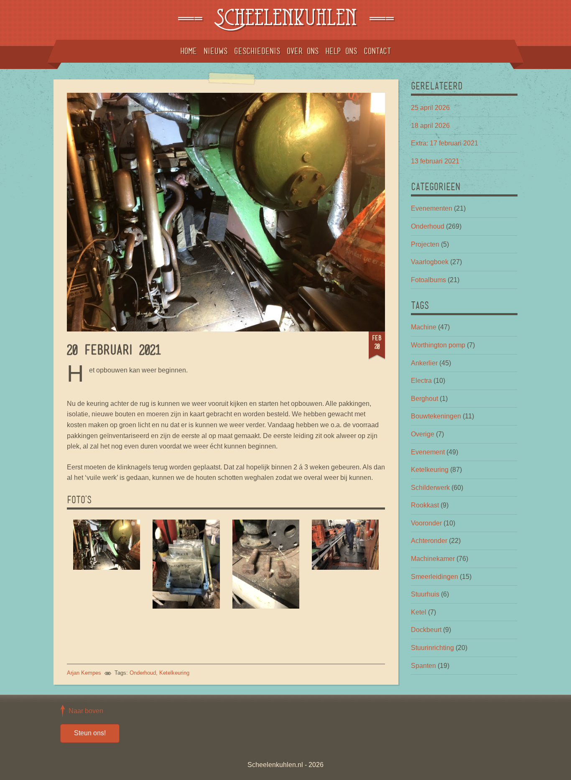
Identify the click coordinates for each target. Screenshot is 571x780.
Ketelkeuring (174, 673)
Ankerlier (424, 363)
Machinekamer (433, 558)
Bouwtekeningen (436, 416)
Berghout (424, 398)
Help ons (341, 51)
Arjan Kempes (84, 673)
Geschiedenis (257, 51)
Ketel (418, 612)
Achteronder (429, 540)
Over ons (303, 51)
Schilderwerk (430, 487)
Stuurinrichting (432, 647)
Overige (422, 434)
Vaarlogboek (430, 261)
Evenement (428, 452)
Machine (423, 327)
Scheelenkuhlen (285, 20)
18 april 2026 (430, 125)
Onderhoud (143, 673)
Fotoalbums (428, 279)
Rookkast (425, 505)
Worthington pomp (438, 345)
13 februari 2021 (435, 161)
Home (188, 51)
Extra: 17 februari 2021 (444, 143)
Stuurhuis (425, 594)
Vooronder (426, 523)
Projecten (425, 244)
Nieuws (215, 51)
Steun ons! (90, 733)
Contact (377, 51)
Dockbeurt (426, 629)
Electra (421, 380)
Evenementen (431, 208)
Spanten (423, 665)
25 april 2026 (430, 107)
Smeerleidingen (434, 576)
